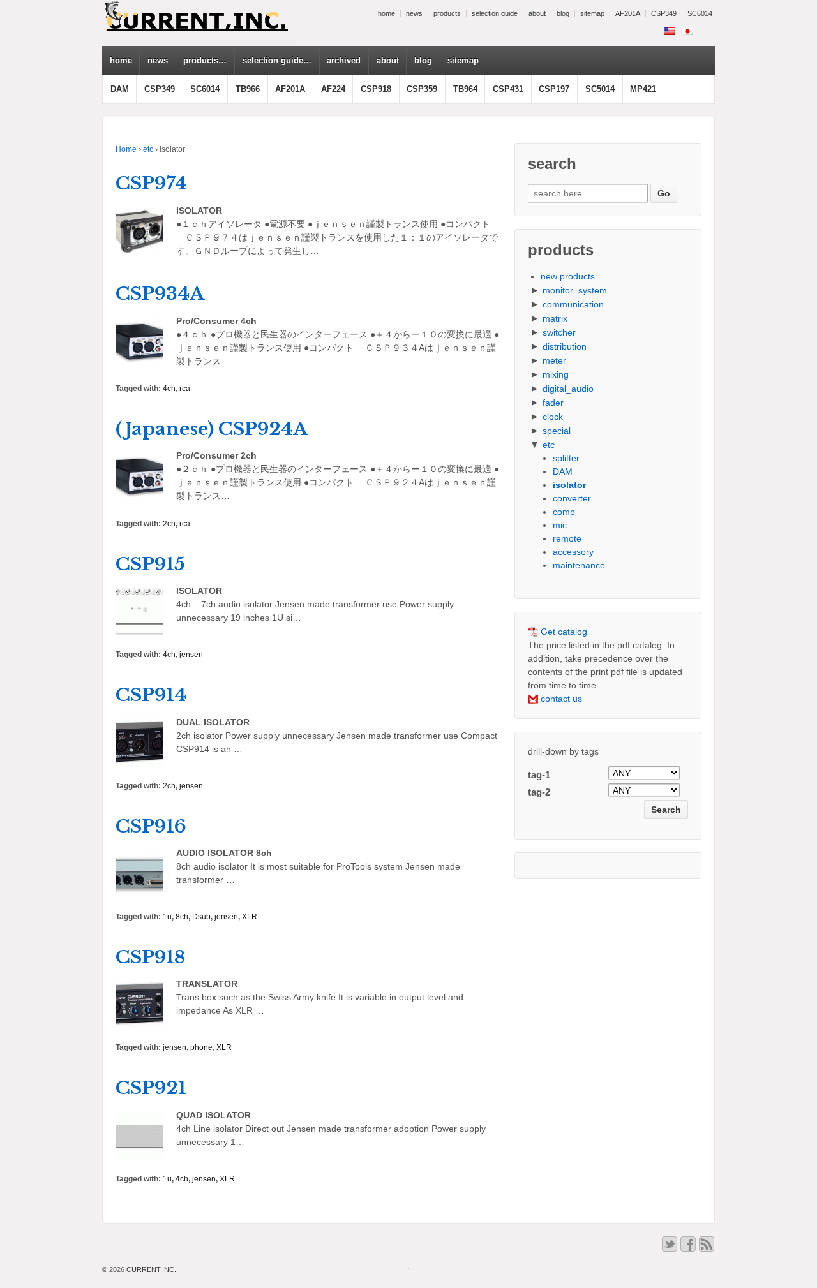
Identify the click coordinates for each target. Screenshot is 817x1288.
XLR (249, 916)
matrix (555, 318)
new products (568, 276)
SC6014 (699, 13)
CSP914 (151, 695)
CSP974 (151, 183)
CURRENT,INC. (150, 1269)
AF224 (333, 89)
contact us (560, 698)
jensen (191, 654)
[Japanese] (687, 31)
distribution (565, 346)
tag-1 (539, 774)
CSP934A (160, 294)
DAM (119, 89)
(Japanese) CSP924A (212, 429)
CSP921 (151, 1088)
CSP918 (376, 89)
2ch (169, 523)
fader (553, 402)
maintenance (579, 565)
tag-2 (539, 792)
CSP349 (664, 13)
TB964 (465, 89)
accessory (573, 552)
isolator (569, 485)
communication (573, 304)
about (537, 13)
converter (572, 498)
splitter (566, 458)
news (414, 13)
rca (184, 388)
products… (205, 60)
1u (167, 916)
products (447, 13)
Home (126, 149)
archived (344, 60)
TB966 (248, 89)
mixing (556, 374)
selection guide (495, 13)
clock (553, 416)
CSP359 (422, 89)
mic (560, 525)
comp (564, 512)
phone (201, 1047)
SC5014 (600, 89)
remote (567, 538)
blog (563, 13)
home (386, 13)
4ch (169, 388)
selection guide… (277, 60)
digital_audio (568, 388)
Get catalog (562, 631)
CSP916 (151, 826)
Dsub (201, 916)
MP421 (643, 89)
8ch (182, 916)
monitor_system (575, 290)
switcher (559, 332)
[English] (669, 31)
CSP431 (508, 89)
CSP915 (150, 564)
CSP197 (554, 89)
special (557, 431)
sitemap (592, 13)
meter (554, 360)
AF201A (627, 13)
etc (148, 149)
